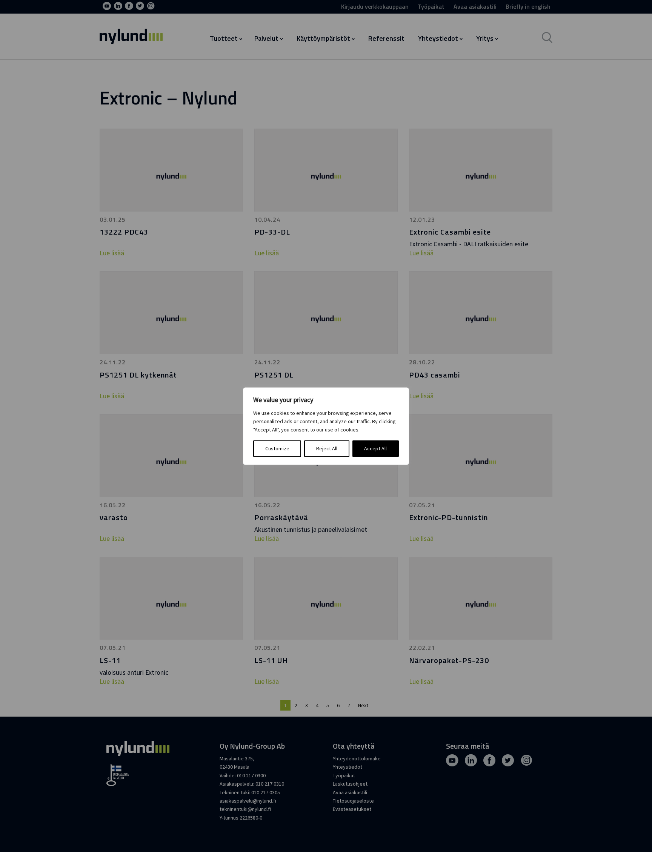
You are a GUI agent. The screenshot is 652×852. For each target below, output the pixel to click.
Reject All (326, 448)
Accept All (375, 448)
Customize (277, 448)
